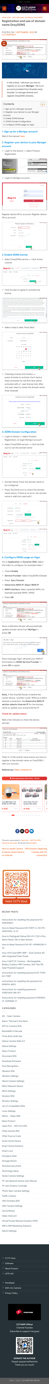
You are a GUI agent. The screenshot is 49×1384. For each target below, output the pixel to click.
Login (21, 2)
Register (27, 2)
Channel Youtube (24, 1327)
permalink (32, 843)
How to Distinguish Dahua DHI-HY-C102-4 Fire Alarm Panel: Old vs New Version (23, 938)
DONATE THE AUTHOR (24, 1358)
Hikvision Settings (10, 1076)
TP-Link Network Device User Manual (19, 1181)
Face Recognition (10, 1066)
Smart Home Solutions (12, 1146)
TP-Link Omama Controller (14, 1186)
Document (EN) (9, 1056)
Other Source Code (11, 1136)
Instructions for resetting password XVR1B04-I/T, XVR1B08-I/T (24, 999)
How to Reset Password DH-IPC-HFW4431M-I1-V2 (24, 946)
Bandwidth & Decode (12, 1031)
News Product (8, 1121)
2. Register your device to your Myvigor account (21, 113)
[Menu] (4, 8)
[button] (41, 104)
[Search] (45, 8)
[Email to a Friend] (22, 831)
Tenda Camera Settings (13, 1176)
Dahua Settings (9, 1046)
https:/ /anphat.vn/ (23, 770)
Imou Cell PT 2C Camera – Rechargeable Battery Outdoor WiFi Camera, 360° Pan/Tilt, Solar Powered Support (23, 964)
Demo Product (9, 1051)
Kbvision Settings (10, 1101)
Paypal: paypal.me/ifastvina (25, 1361)
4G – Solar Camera (11, 1016)
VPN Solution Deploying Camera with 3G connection (36, 852)
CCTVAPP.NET (9, 35)
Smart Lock (7, 1151)
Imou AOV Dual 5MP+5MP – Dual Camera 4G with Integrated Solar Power (23, 955)
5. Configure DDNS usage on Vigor (18, 124)
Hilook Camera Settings (13, 1081)
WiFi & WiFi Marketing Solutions (16, 1226)
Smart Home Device (11, 1141)
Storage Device (9, 1161)
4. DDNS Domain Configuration (17, 121)
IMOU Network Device (12, 1086)
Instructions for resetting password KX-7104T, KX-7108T (24, 974)
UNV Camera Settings (12, 1206)
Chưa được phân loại (12, 1036)
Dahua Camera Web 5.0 (13, 1041)
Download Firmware (11, 1061)
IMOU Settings (9, 1091)
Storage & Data (9, 1156)
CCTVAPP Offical (24, 1324)
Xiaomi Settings (9, 1231)
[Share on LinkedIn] (31, 831)
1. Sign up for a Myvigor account (17, 109)
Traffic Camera (9, 1196)
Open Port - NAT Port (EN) (13, 17)
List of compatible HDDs (13, 1106)
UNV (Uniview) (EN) (11, 1201)
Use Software (8, 1211)
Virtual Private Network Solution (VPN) (20, 1221)
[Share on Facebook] (17, 831)
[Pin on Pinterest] (27, 831)
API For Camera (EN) (11, 1026)
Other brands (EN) (10, 1131)
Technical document (34, 17)
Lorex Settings (9, 1111)
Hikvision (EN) (8, 1071)
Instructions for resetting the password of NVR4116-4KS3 (22, 983)
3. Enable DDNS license (13, 118)
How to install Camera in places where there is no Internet (13, 852)
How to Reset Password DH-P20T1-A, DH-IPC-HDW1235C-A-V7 (24, 930)
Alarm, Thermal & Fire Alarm (15, 1021)
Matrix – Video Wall (11, 1116)
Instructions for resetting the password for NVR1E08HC (22, 921)
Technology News (10, 1171)
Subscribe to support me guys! (24, 1331)
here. (22, 136)
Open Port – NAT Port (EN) (14, 1126)
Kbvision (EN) (8, 1096)
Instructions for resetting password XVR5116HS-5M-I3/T (19, 991)
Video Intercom (9, 1216)
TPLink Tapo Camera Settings (16, 1191)
